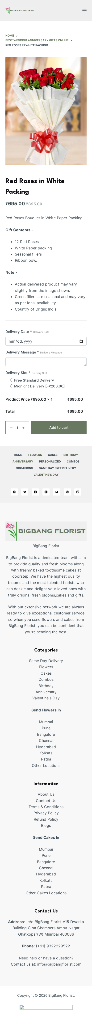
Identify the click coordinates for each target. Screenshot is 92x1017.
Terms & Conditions (46, 806)
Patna (46, 759)
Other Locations (46, 765)
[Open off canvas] (84, 10)
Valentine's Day (46, 698)
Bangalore (46, 734)
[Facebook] (14, 492)
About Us (46, 794)
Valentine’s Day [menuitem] (46, 474)
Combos (46, 679)
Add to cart (59, 427)
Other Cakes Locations (46, 893)
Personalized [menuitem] (50, 461)
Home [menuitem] (18, 455)
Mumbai (46, 721)
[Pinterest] (67, 492)
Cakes (46, 673)
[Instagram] (35, 492)
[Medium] (56, 492)
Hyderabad (46, 746)
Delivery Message (33, 352)
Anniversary (46, 691)
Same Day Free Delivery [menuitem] (57, 468)
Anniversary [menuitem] (23, 461)
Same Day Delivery (46, 660)
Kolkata (46, 753)
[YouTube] (46, 492)
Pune (46, 728)
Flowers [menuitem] (35, 455)
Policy (52, 819)
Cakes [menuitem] (53, 455)
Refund (40, 819)
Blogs (46, 825)
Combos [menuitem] (73, 461)
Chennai (46, 740)
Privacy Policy (46, 813)
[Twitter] (24, 492)
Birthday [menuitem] (70, 455)
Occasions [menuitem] (24, 468)
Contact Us (46, 800)
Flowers (46, 666)
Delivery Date (27, 331)
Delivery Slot (26, 372)
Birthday (46, 685)
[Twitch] (77, 492)
